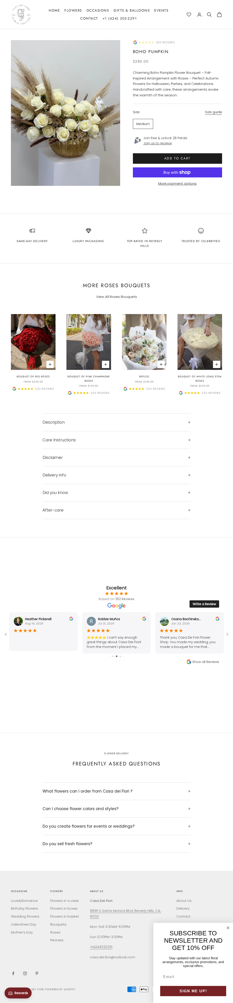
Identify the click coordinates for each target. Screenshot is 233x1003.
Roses (55, 932)
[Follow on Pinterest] (37, 973)
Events (161, 10)
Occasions (97, 10)
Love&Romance (24, 900)
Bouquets (58, 924)
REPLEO (144, 376)
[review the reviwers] (71, 619)
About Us (184, 900)
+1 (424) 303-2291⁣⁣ (120, 18)
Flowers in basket (64, 916)
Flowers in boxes (64, 908)
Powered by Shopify (60, 989)
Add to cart (177, 158)
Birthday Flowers (24, 908)
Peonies (56, 940)
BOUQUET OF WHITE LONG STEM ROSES (200, 378)
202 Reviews (165, 42)
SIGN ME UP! (193, 991)
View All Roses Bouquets (116, 296)
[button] (189, 14)
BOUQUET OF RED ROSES (33, 376)
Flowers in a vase (64, 900)
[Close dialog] (228, 928)
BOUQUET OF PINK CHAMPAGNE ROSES (89, 378)
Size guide (213, 112)
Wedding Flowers (25, 916)
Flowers (73, 10)
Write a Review (204, 604)
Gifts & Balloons (132, 10)
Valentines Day (23, 924)
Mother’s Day (22, 932)
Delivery (183, 908)
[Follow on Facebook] (13, 973)
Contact (89, 18)
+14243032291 (101, 946)
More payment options (177, 183)
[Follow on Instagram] (25, 973)
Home (54, 10)
